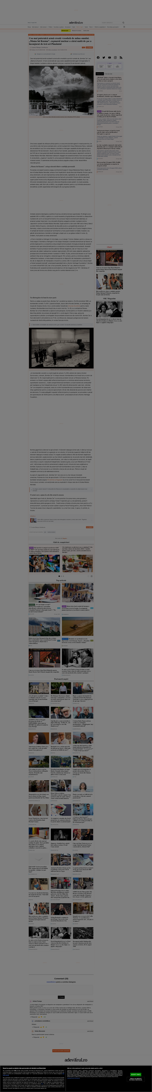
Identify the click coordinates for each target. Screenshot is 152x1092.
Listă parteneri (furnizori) (73, 1078)
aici (42, 1083)
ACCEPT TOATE (135, 1074)
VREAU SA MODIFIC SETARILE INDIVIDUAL (135, 1079)
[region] (76, 1078)
